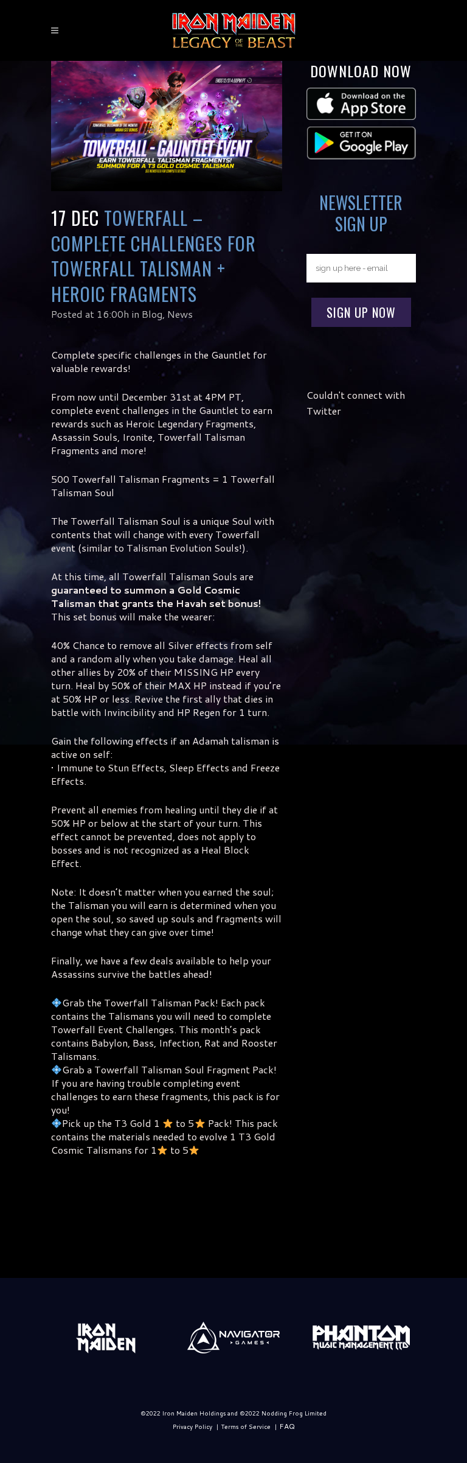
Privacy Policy (192, 1426)
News (180, 314)
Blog (152, 314)
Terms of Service (246, 1426)
